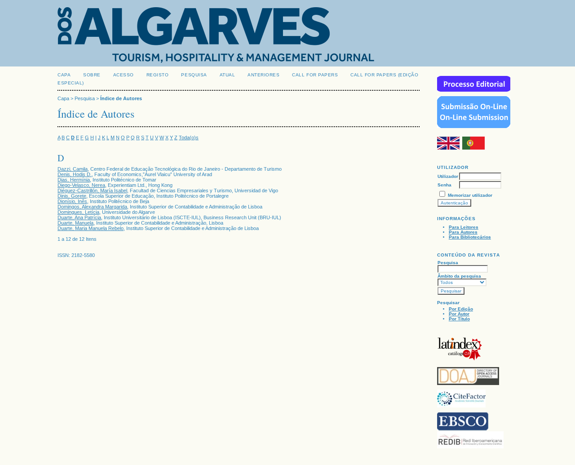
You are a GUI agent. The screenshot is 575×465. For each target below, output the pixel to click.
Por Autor (459, 313)
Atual (227, 74)
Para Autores (463, 232)
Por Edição (461, 308)
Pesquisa (194, 74)
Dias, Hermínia (74, 179)
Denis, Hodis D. (75, 174)
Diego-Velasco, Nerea (81, 185)
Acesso (123, 74)
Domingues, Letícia (78, 212)
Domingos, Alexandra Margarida (92, 206)
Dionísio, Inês (72, 201)
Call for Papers (315, 74)
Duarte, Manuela (75, 223)
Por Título (459, 318)
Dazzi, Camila (73, 169)
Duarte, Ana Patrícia (79, 217)
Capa (64, 74)
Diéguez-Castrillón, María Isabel (92, 190)
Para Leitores (463, 227)
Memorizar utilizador (470, 195)
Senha (444, 184)
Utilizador (448, 176)
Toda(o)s (189, 137)
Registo (157, 74)
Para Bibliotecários (470, 237)
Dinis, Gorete (72, 196)
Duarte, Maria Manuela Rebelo (91, 228)
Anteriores (263, 74)
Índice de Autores (121, 98)
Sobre (92, 74)
